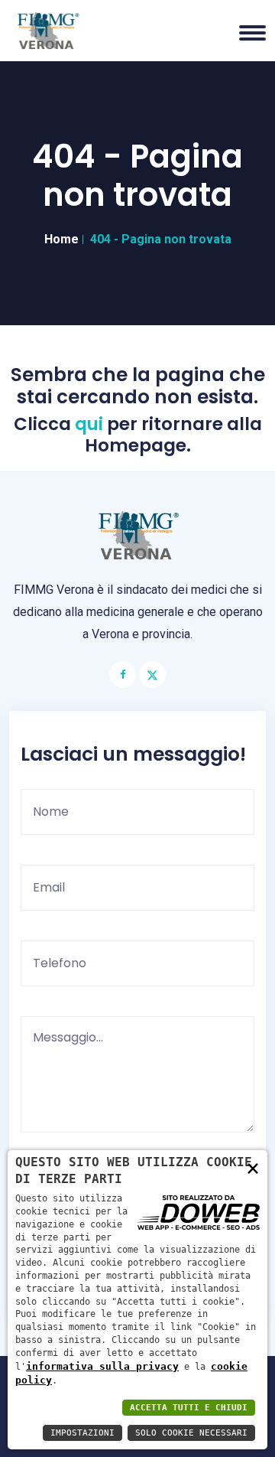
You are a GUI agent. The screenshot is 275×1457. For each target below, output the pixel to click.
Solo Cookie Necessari (191, 1433)
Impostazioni (82, 1433)
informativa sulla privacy (102, 1366)
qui (89, 424)
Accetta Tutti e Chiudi (188, 1408)
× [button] (253, 1167)
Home (61, 239)
